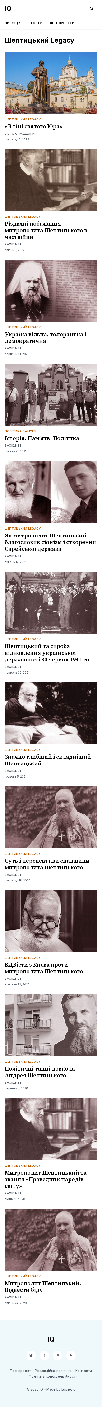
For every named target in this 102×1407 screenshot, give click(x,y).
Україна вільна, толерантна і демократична (45, 338)
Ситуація (13, 23)
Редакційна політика (53, 1371)
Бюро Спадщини (20, 133)
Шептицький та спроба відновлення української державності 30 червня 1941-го (47, 653)
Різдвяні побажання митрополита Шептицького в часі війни (46, 230)
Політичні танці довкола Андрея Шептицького (40, 1072)
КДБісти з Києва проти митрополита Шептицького (44, 968)
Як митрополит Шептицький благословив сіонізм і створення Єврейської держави (50, 542)
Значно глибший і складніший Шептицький (48, 760)
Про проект (20, 1371)
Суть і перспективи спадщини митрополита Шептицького (47, 864)
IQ (8, 9)
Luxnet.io (68, 1389)
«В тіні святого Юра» (34, 126)
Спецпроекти (62, 23)
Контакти (83, 1371)
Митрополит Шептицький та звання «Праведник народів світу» (46, 1179)
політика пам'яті (20, 431)
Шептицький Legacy (23, 119)
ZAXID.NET (13, 244)
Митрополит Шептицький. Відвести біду (43, 1287)
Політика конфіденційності (53, 1376)
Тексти (35, 23)
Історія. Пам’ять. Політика (42, 438)
